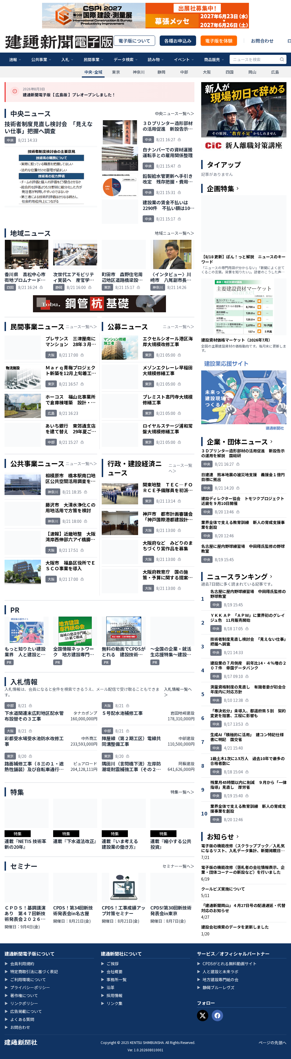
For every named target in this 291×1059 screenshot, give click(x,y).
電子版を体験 (218, 40)
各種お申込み (178, 40)
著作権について (21, 995)
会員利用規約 (19, 963)
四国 (230, 72)
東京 (116, 72)
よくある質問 (19, 1019)
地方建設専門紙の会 (217, 979)
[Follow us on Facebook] (217, 1015)
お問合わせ (262, 40)
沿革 (108, 987)
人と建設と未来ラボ (217, 971)
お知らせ (220, 836)
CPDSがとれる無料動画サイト (227, 963)
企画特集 (220, 188)
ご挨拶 (110, 963)
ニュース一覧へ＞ (81, 326)
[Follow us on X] (202, 1015)
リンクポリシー (21, 1003)
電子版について (134, 40)
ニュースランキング (237, 576)
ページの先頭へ (272, 1042)
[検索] (281, 59)
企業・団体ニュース (237, 441)
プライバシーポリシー (27, 987)
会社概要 (111, 971)
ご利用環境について (25, 979)
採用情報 (111, 995)
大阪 (207, 72)
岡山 (252, 72)
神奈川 (139, 72)
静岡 (161, 72)
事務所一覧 (113, 979)
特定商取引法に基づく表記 (31, 971)
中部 (184, 72)
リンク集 (111, 1003)
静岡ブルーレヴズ (215, 987)
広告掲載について (23, 1011)
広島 (275, 72)
